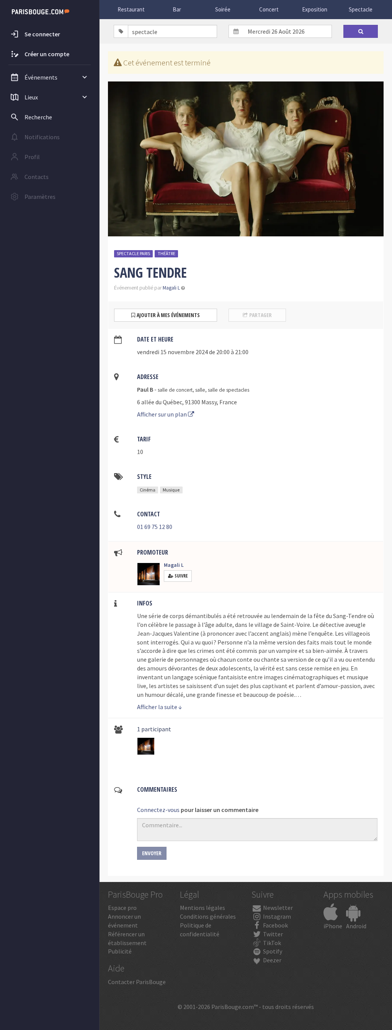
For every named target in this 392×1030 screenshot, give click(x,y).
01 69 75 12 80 (154, 526)
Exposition (314, 9)
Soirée (222, 9)
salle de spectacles (228, 390)
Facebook (275, 925)
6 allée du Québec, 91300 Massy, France (187, 402)
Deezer (271, 960)
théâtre (166, 253)
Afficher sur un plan (162, 414)
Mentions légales (202, 907)
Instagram (276, 916)
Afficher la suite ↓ (159, 707)
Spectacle (360, 9)
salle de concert (175, 390)
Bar (177, 9)
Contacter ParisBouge (137, 982)
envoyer (152, 853)
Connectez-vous (158, 810)
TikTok (271, 943)
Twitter (272, 934)
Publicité (120, 951)
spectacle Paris (133, 253)
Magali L (171, 288)
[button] (183, 288)
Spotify (272, 951)
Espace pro (122, 907)
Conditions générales (208, 916)
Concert (269, 9)
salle (200, 390)
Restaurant (131, 9)
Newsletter (277, 907)
